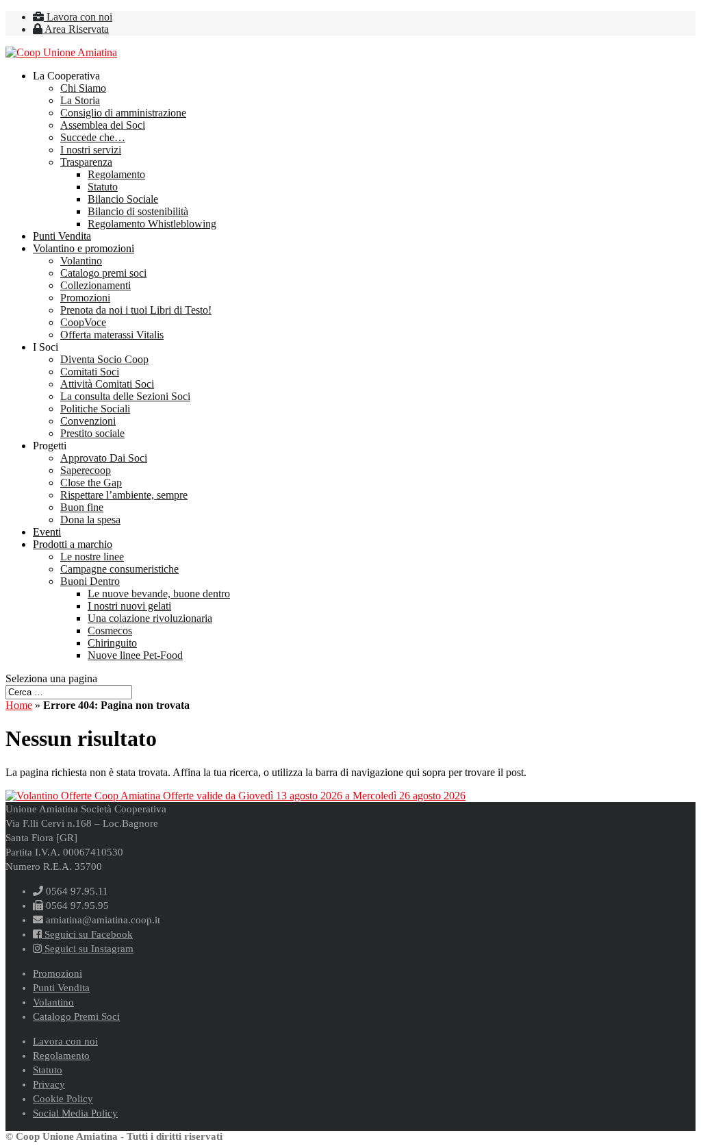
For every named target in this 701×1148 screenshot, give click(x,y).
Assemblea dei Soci (102, 125)
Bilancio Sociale (123, 199)
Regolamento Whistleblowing (152, 223)
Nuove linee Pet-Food (135, 655)
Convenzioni (88, 421)
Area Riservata (75, 29)
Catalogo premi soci (103, 273)
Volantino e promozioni (83, 248)
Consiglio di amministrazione (123, 112)
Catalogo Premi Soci (76, 1016)
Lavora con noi (78, 17)
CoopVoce (83, 322)
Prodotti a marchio (72, 544)
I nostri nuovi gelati (129, 606)
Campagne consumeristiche (119, 569)
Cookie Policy (63, 1098)
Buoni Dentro (90, 581)
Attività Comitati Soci (107, 384)
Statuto (103, 186)
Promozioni (85, 297)
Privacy (49, 1084)
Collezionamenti (95, 285)
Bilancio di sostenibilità (138, 211)
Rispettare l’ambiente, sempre (124, 495)
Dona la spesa (90, 519)
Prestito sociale (92, 433)
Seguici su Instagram (87, 948)
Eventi (47, 532)
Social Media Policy (75, 1113)
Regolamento (116, 174)
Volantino (81, 260)
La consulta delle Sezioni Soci (125, 396)
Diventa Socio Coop (104, 359)
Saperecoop (85, 470)
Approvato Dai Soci (103, 458)
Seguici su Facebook (87, 934)
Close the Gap (91, 482)
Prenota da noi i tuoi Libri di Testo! (136, 310)
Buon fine (81, 507)
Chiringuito (112, 643)
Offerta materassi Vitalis (112, 334)
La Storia (80, 100)
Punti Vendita (62, 236)
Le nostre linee (92, 556)
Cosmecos (110, 630)
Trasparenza (86, 162)
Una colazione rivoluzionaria (150, 618)
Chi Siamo (83, 88)
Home (18, 705)
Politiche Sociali (95, 408)
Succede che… (92, 137)
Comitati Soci (89, 371)
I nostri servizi (90, 149)
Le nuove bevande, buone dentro (159, 593)
